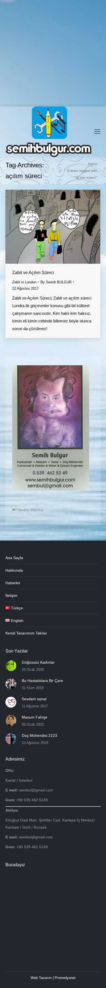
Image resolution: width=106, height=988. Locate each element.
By (55, 282)
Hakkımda (14, 570)
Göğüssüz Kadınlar (38, 662)
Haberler (12, 583)
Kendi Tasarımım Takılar (26, 633)
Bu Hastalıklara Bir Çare (42, 680)
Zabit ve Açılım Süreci (33, 272)
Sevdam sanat (34, 699)
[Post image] (10, 665)
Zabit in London (24, 282)
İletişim (11, 595)
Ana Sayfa (14, 558)
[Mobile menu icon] (97, 131)
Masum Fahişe (34, 717)
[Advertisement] (53, 53)
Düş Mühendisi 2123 (39, 735)
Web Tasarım (41, 978)
